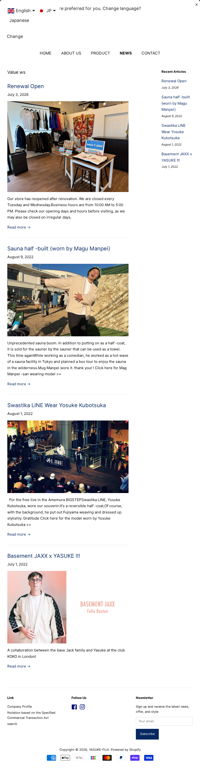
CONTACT (150, 53)
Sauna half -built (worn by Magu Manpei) (58, 248)
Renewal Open (25, 86)
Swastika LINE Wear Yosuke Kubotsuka (56, 405)
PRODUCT (100, 53)
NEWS (126, 53)
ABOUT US (71, 53)
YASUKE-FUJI (99, 749)
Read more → (18, 227)
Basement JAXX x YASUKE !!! (43, 556)
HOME (45, 53)
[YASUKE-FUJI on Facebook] (74, 708)
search (12, 724)
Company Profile (19, 706)
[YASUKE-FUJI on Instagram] (82, 708)
